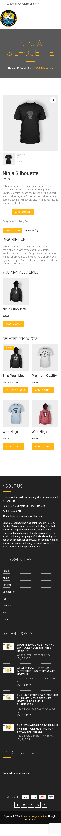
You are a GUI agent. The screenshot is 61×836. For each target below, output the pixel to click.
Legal (5, 619)
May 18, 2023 (24, 658)
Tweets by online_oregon (16, 773)
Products (23, 67)
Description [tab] (12, 230)
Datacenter (9, 591)
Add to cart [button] (13, 323)
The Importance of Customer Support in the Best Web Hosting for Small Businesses (37, 700)
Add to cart (22, 212)
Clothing (19, 221)
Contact (7, 605)
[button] (53, 100)
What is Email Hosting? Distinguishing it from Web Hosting (36, 671)
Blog (5, 612)
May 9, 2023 (23, 739)
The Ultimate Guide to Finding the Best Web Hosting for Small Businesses (37, 728)
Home (11, 67)
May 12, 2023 (24, 715)
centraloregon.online (35, 816)
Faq (4, 598)
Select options (15, 390)
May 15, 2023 (24, 685)
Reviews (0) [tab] (31, 230)
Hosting (7, 584)
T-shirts (29, 221)
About (6, 578)
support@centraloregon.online (23, 3)
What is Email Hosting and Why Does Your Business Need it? (35, 647)
